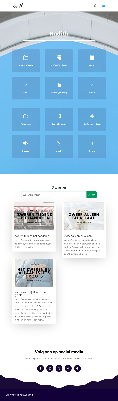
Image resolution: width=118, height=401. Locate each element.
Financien (26, 124)
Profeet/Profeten (59, 65)
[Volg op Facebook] (40, 368)
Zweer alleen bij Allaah (78, 236)
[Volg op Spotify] (77, 368)
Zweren (25, 151)
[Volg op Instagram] (49, 368)
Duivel (92, 92)
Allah (25, 92)
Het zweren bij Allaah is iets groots (31, 294)
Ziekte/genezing (59, 92)
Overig (92, 151)
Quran (92, 65)
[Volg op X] (59, 368)
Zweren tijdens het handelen (32, 236)
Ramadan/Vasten (25, 65)
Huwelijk (59, 151)
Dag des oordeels (92, 124)
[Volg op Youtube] (68, 368)
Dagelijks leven (59, 124)
